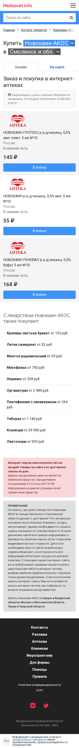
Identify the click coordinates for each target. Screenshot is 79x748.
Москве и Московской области (42, 602)
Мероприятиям (39, 655)
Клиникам (39, 648)
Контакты (39, 627)
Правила (39, 676)
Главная (9, 30)
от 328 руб (23, 379)
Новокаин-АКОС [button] (46, 43)
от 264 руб (37, 404)
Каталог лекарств (34, 30)
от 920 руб (25, 441)
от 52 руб (29, 344)
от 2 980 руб (27, 390)
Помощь (39, 669)
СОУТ (39, 690)
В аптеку (40, 167)
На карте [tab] (57, 67)
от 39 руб (34, 356)
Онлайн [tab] (21, 67)
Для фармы (40, 662)
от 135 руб (37, 333)
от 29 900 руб (26, 430)
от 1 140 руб (24, 419)
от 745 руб (25, 367)
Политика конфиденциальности (39, 684)
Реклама (39, 634)
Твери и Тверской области (26, 606)
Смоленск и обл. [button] (32, 51)
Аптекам (39, 641)
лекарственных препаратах (29, 739)
